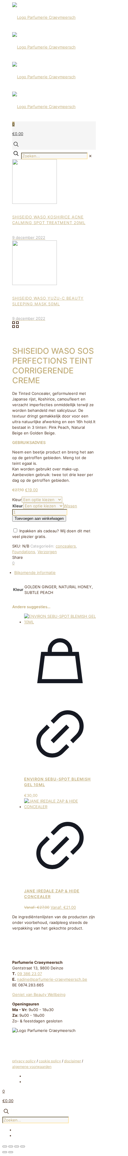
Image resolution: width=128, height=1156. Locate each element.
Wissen (70, 505)
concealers (66, 546)
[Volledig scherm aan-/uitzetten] (10, 1146)
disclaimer (72, 1061)
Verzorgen (47, 551)
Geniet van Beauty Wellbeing (38, 994)
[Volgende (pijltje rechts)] (10, 1152)
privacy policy (24, 1061)
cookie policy (50, 1061)
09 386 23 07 (29, 973)
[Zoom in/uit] (4, 1146)
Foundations (23, 551)
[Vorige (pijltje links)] (4, 1152)
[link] (90, 156)
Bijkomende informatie (35, 572)
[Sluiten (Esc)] (22, 1146)
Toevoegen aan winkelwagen (39, 518)
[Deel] (16, 1146)
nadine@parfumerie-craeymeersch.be (52, 979)
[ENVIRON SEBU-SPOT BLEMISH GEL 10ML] (60, 622)
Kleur (17, 499)
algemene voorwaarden (31, 1066)
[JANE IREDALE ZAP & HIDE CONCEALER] (60, 806)
